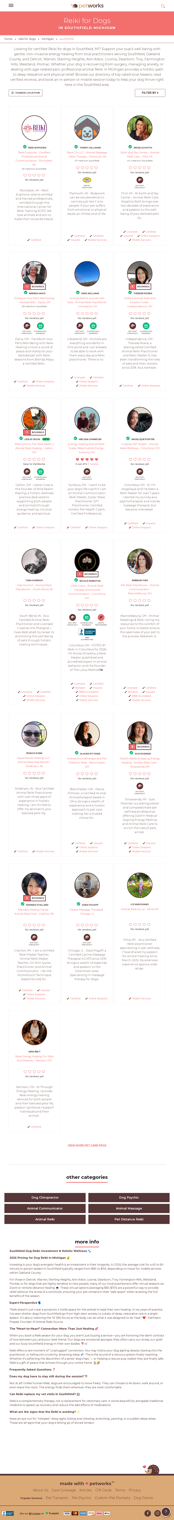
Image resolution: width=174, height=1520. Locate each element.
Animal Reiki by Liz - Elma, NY (140, 909)
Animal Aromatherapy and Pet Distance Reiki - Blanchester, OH (87, 762)
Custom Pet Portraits (112, 1498)
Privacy (135, 1490)
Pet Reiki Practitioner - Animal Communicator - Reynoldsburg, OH (140, 589)
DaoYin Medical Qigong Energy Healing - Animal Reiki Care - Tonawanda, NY (140, 762)
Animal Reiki (45, 1219)
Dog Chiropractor (45, 1197)
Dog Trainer (143, 1498)
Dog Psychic (129, 1197)
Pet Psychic (82, 1498)
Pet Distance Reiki (129, 1219)
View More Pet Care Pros (87, 1145)
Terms (120, 1490)
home (8, 39)
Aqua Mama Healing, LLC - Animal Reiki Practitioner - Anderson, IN (34, 762)
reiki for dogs (27, 39)
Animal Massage (129, 1208)
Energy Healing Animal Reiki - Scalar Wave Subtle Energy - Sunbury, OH (87, 448)
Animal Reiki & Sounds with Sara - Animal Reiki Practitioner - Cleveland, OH (87, 302)
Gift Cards (103, 1490)
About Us (40, 1490)
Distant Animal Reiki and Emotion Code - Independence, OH (139, 302)
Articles (85, 1490)
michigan (47, 39)
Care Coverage (64, 1490)
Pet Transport (57, 1498)
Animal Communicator (45, 1208)
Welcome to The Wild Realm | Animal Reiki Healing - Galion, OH (34, 448)
